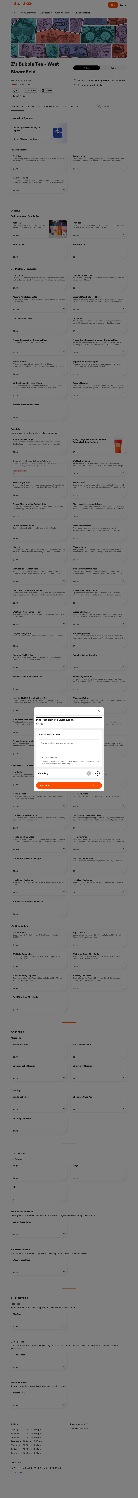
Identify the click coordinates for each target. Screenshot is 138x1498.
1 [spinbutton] (93, 773)
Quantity (43, 773)
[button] (69, 785)
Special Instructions (49, 734)
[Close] (99, 711)
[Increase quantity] (97, 773)
